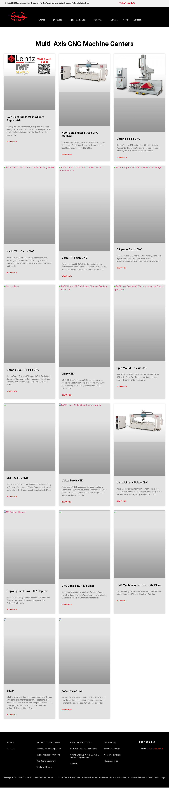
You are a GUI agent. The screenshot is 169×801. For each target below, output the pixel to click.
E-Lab (10, 690)
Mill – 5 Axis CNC (17, 478)
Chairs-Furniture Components (48, 749)
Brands (42, 20)
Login (163, 778)
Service (114, 20)
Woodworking (110, 743)
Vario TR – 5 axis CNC (20, 251)
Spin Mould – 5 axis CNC (132, 368)
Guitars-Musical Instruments (48, 755)
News (125, 20)
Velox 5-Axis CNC (73, 480)
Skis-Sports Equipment (45, 761)
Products (57, 20)
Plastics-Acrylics (111, 761)
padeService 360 (72, 691)
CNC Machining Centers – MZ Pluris (139, 585)
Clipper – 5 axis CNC (129, 249)
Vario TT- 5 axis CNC (74, 257)
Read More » (12, 142)
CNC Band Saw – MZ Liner (78, 585)
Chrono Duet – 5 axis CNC (23, 369)
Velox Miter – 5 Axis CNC (132, 482)
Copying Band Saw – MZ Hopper (27, 591)
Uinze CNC (68, 373)
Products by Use (77, 20)
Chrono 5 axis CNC (128, 138)
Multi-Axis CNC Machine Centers (83, 749)
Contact (137, 20)
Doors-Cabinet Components (48, 743)
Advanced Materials (112, 749)
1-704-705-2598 (154, 748)
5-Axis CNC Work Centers (80, 743)
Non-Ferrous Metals (112, 755)
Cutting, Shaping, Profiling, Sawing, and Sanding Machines (84, 756)
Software (74, 764)
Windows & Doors (44, 767)
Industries (97, 20)
